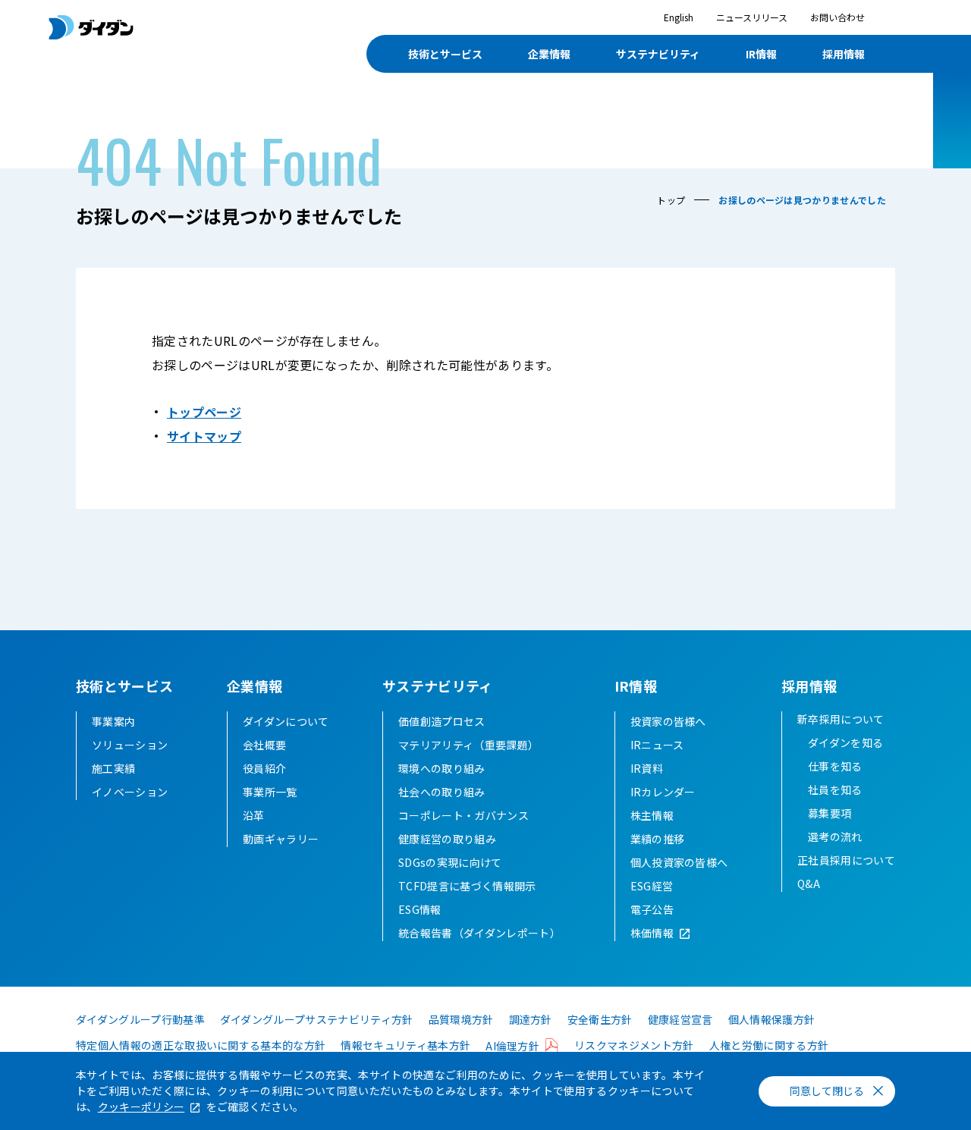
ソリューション (130, 744)
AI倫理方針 (512, 1045)
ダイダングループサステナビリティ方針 (316, 1019)
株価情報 (652, 932)
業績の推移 (657, 838)
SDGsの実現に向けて (450, 862)
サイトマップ (204, 436)
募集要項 (829, 813)
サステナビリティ (658, 53)
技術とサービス (445, 53)
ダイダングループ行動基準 (140, 1019)
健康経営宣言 (680, 1019)
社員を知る (835, 789)
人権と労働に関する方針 (769, 1045)
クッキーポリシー (141, 1106)
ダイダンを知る (845, 742)
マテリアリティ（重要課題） (468, 744)
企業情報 (549, 53)
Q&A (808, 883)
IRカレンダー (663, 791)
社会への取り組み (442, 791)
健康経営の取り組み (447, 838)
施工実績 (113, 768)
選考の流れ (835, 836)
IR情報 (761, 53)
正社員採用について (846, 860)
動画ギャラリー (281, 838)
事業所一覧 (270, 791)
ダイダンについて (286, 721)
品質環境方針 (461, 1019)
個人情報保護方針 (771, 1019)
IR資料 (646, 768)
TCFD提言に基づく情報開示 (467, 885)
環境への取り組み (442, 768)
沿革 (254, 815)
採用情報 (843, 53)
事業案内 (113, 721)
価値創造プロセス (442, 721)
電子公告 (652, 909)
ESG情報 (420, 909)
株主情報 (652, 815)
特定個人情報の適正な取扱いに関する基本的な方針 (200, 1045)
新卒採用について (841, 719)
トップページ (204, 412)
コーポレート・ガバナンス (463, 815)
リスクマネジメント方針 (634, 1045)
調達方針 (530, 1019)
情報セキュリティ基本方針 (405, 1045)
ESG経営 (652, 885)
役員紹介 (264, 768)
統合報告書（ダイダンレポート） (479, 932)
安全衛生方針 (600, 1019)
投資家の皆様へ (668, 721)
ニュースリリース (751, 17)
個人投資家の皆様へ (679, 862)
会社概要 (264, 744)
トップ (671, 199)
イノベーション (130, 791)
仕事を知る (835, 766)
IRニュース (657, 744)
